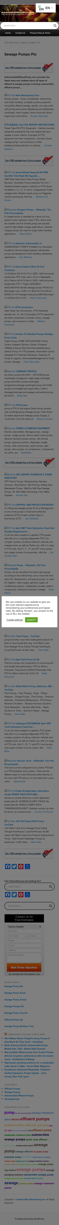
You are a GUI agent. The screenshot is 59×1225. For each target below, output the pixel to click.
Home (8, 32)
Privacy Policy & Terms (40, 32)
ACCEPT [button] (31, 619)
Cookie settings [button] (15, 619)
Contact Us (20, 32)
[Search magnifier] (55, 25)
